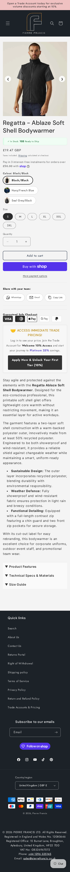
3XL (9, 225)
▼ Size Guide (15, 584)
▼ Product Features (21, 567)
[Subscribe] (56, 732)
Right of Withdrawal (20, 663)
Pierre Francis (39, 813)
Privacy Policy (16, 690)
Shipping (22, 155)
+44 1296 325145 (39, 854)
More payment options (35, 276)
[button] (8, 23)
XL (44, 217)
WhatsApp (16, 297)
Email (37, 297)
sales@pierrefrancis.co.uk (39, 858)
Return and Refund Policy (23, 699)
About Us (13, 637)
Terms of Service (18, 681)
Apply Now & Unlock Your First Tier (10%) (35, 362)
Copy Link (58, 297)
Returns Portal (16, 655)
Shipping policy (18, 672)
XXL (58, 217)
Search (12, 628)
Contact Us (14, 646)
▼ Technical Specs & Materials (29, 575)
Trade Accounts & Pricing (24, 707)
